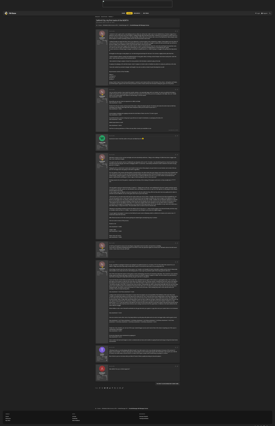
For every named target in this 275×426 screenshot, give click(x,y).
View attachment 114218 (128, 320)
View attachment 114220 (153, 320)
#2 (177, 89)
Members (111, 16)
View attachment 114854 (115, 97)
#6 (177, 262)
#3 (177, 135)
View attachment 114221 (165, 320)
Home (123, 13)
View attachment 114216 (150, 322)
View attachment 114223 (125, 322)
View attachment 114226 (128, 291)
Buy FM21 (8, 420)
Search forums (104, 16)
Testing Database (143, 418)
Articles (74, 416)
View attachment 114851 (115, 115)
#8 (177, 366)
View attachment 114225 (115, 313)
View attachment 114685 (115, 231)
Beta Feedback (76, 420)
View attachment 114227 (115, 291)
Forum (7, 416)
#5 (177, 243)
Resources (137, 13)
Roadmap (74, 418)
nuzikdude (99, 22)
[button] (141, 13)
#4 (177, 154)
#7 (177, 347)
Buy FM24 (146, 13)
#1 (177, 31)
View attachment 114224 (137, 322)
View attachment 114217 (115, 320)
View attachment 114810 (115, 125)
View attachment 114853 (115, 103)
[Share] (175, 31)
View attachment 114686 (115, 226)
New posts (97, 16)
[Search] (269, 13)
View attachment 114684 (115, 237)
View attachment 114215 (115, 331)
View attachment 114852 (115, 109)
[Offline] (100, 31)
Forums (129, 13)
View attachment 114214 (115, 337)
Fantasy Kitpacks (143, 416)
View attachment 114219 (140, 320)
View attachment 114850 (115, 119)
